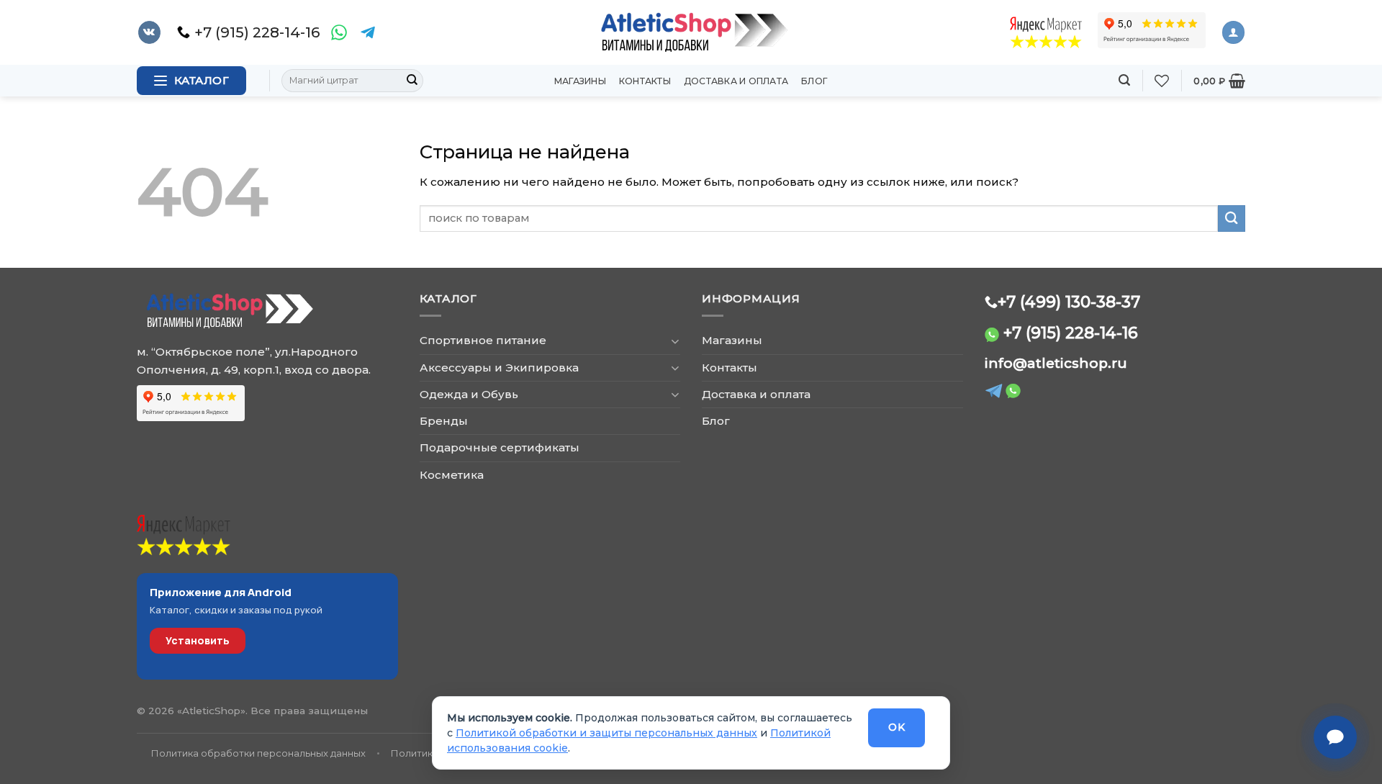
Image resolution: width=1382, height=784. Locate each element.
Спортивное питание (483, 340)
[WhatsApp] (339, 32)
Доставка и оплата (736, 81)
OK (896, 727)
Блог (814, 81)
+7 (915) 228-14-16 (1070, 332)
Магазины (580, 81)
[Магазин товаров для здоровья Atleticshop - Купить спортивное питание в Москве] (691, 32)
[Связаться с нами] (1335, 737)
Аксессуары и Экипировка (499, 367)
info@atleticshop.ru (1056, 363)
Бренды (444, 421)
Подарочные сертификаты (499, 447)
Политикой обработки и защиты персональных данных (606, 732)
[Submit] (411, 80)
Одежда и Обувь (469, 394)
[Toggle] (674, 341)
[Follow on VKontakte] (149, 32)
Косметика (452, 475)
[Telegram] (367, 32)
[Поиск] (1124, 80)
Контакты (645, 81)
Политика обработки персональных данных (258, 753)
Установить (198, 640)
